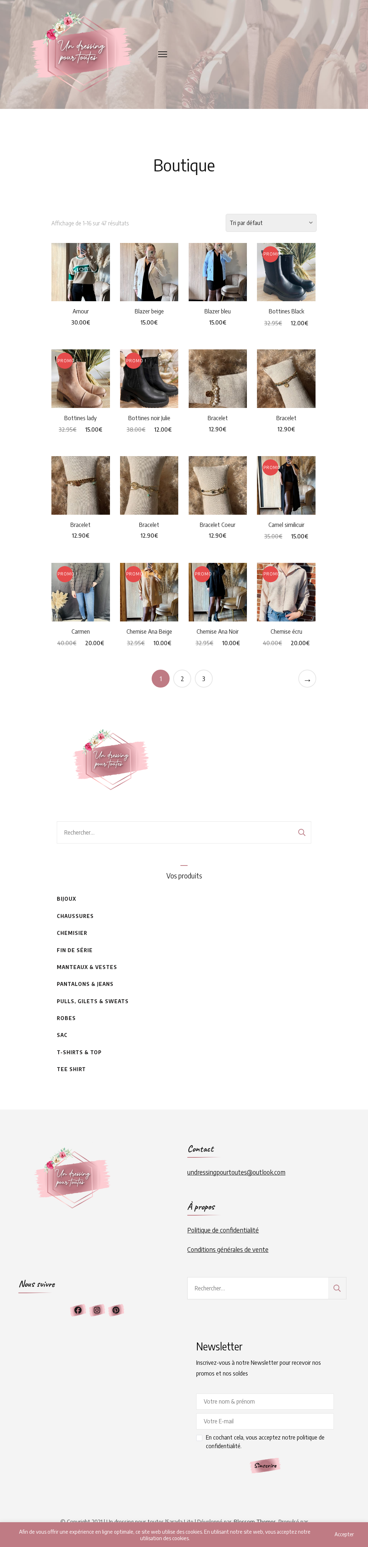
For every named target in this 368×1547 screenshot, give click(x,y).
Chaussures (75, 916)
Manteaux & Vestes (87, 967)
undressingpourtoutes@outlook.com (236, 1172)
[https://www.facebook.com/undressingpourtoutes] (78, 1310)
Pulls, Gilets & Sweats (93, 1001)
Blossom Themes (255, 1521)
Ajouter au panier (80, 265)
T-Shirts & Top (79, 1052)
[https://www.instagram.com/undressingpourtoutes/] (97, 1310)
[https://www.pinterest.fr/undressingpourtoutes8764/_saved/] (116, 1310)
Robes (66, 1018)
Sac (62, 1035)
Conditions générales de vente (227, 1249)
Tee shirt (71, 1069)
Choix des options (286, 265)
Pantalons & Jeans (85, 984)
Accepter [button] (344, 1534)
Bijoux (66, 899)
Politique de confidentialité (223, 1230)
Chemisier (72, 933)
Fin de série (75, 950)
